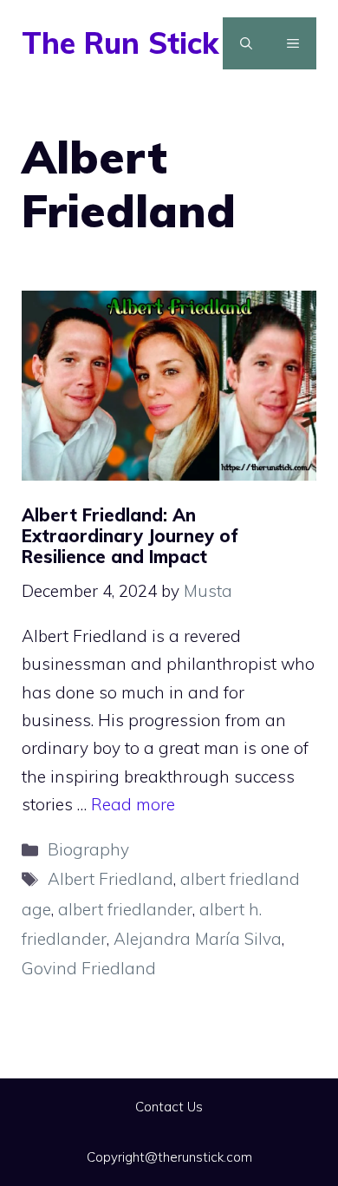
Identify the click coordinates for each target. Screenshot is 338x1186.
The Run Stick (120, 43)
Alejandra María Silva (198, 938)
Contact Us (169, 1106)
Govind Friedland (89, 968)
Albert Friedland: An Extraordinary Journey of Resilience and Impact (130, 535)
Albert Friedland (110, 878)
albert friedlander (125, 909)
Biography (88, 849)
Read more (133, 804)
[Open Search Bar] (246, 43)
